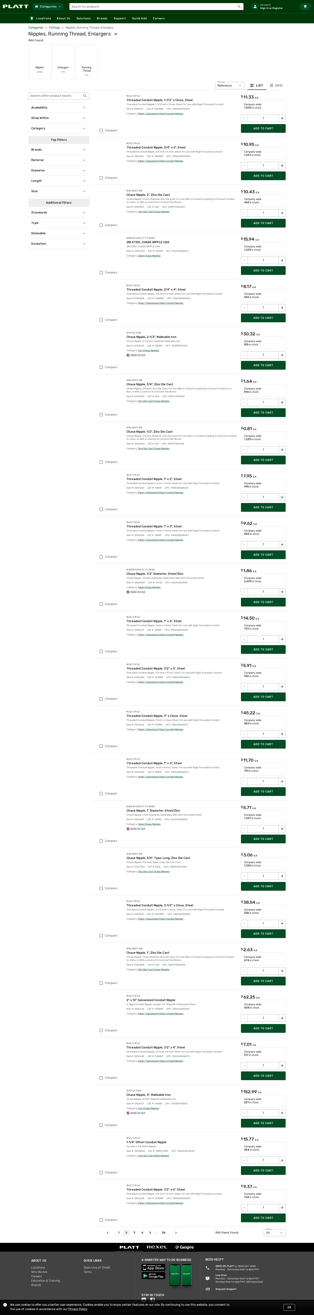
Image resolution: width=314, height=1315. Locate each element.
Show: (269, 1229)
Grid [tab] (279, 85)
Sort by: (222, 82)
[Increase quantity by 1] (282, 118)
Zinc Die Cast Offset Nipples (153, 1155)
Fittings (54, 27)
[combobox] (156, 6)
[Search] (239, 6)
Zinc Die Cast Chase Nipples (154, 211)
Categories (35, 27)
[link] (54, 1267)
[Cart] (305, 6)
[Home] (16, 6)
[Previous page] (107, 1232)
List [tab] (259, 85)
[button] (48, 6)
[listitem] (273, 6)
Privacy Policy (77, 1309)
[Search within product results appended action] (85, 96)
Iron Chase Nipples (148, 350)
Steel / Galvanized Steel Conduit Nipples (160, 113)
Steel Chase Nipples (149, 255)
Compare (111, 130)
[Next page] (176, 1232)
